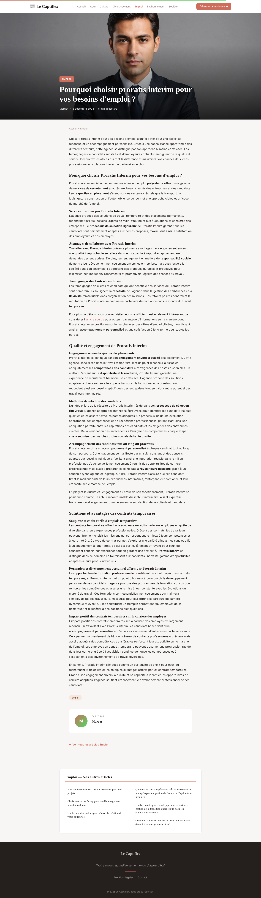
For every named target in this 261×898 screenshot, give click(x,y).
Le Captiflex (44, 6)
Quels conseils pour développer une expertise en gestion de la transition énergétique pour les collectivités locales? (162, 808)
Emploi (139, 6)
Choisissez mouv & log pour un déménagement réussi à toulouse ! (93, 803)
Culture (104, 6)
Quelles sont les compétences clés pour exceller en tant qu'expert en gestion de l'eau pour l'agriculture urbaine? (163, 793)
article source (95, 319)
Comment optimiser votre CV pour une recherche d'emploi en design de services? (162, 822)
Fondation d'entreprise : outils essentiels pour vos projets (94, 791)
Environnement (155, 6)
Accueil (81, 6)
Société (173, 6)
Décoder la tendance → (214, 6)
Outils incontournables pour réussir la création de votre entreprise (94, 814)
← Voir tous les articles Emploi (88, 744)
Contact (142, 877)
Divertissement (121, 6)
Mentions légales (124, 877)
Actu (93, 6)
